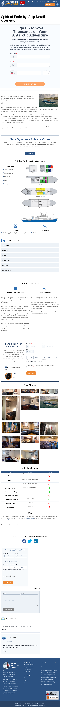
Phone (28, 349)
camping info (30, 476)
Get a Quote (27, 671)
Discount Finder (50, 4)
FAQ (25, 682)
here (13, 694)
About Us (22, 703)
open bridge (14, 308)
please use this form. (7, 520)
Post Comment (8, 610)
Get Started (32, 1)
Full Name (29, 343)
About (25, 678)
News (28, 703)
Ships (44, 1)
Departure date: (37, 355)
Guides (48, 1)
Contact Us (42, 703)
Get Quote (30, 153)
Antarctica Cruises (29, 664)
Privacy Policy (42, 705)
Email (43, 343)
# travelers (28, 355)
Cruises (39, 1)
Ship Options (27, 669)
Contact (26, 680)
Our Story (55, 1)
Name (4, 593)
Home (16, 703)
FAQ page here (30, 518)
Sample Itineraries (29, 667)
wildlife (3, 319)
